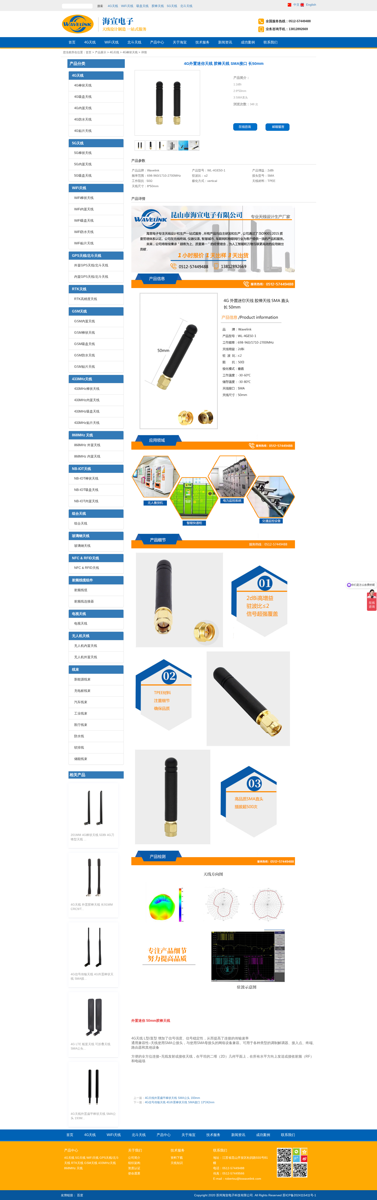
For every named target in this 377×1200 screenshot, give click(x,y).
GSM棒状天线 (84, 332)
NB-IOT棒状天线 (86, 478)
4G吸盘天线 (83, 96)
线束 (75, 669)
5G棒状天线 (83, 153)
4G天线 (113, 6)
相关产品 (77, 775)
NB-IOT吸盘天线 (86, 490)
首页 (72, 42)
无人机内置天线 (85, 645)
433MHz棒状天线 (86, 388)
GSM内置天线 (84, 321)
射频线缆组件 (82, 580)
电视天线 (79, 614)
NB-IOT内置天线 (86, 501)
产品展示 (100, 52)
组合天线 (79, 513)
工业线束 (80, 713)
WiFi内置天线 (84, 209)
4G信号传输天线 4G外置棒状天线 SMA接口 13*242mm (179, 1102)
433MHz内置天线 (86, 400)
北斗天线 (186, 6)
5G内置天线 (83, 164)
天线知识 (177, 1163)
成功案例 (248, 42)
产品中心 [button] (157, 42)
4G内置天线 (83, 108)
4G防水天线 (83, 119)
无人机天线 (80, 636)
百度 (80, 1195)
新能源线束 (82, 679)
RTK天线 (79, 289)
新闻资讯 (225, 42)
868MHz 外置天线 (87, 445)
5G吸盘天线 (83, 175)
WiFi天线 (127, 6)
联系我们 (271, 42)
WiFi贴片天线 (84, 243)
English (311, 4)
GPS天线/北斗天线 (86, 255)
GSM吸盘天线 (84, 344)
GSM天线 (79, 311)
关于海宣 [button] (180, 42)
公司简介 (134, 1157)
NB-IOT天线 (81, 469)
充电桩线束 (82, 690)
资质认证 (134, 1168)
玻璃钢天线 (80, 536)
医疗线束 (80, 725)
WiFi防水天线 (84, 232)
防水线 (79, 736)
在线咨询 (245, 127)
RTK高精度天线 (85, 299)
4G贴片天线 (83, 131)
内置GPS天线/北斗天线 (91, 276)
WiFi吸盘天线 (84, 220)
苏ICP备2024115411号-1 (299, 1195)
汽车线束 (80, 702)
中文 (296, 4)
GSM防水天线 (84, 355)
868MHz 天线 (82, 435)
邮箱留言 (279, 127)
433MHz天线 (82, 379)
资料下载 (177, 1157)
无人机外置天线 (85, 657)
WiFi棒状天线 (84, 198)
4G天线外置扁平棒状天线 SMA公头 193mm (172, 1098)
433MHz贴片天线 (86, 423)
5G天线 (172, 6)
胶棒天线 (158, 6)
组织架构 (134, 1163)
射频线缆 (80, 590)
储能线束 (80, 759)
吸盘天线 (142, 6)
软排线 (79, 747)
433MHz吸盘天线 (86, 411)
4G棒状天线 (83, 85)
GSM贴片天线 (84, 366)
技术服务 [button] (202, 42)
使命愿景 (134, 1173)
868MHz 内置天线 (87, 456)
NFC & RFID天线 (85, 558)
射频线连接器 (84, 601)
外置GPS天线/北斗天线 (91, 265)
